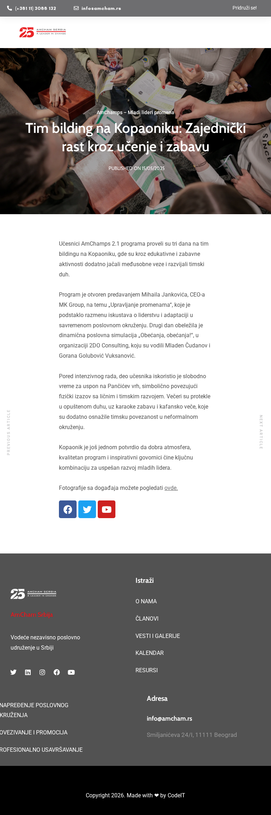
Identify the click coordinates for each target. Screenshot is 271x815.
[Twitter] (87, 509)
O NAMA (146, 601)
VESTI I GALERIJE (158, 636)
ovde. (171, 488)
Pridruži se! (245, 8)
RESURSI (147, 670)
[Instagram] (42, 672)
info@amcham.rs (169, 718)
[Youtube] (106, 509)
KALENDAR (150, 653)
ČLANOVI (147, 618)
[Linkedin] (28, 672)
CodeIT (176, 795)
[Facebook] (68, 509)
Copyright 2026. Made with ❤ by (127, 795)
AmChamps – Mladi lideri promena (135, 112)
